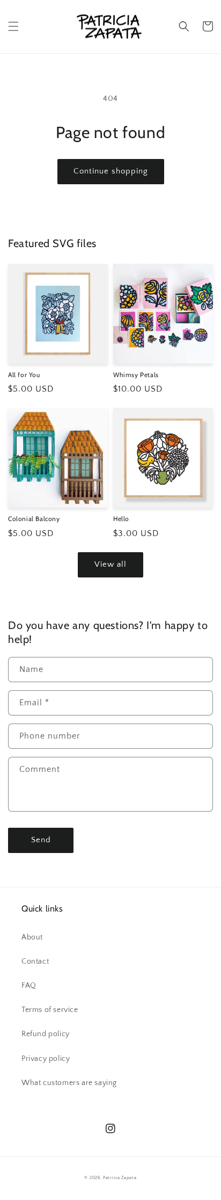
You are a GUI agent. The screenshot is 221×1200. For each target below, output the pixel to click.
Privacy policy (45, 1058)
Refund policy (45, 1034)
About (32, 937)
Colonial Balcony (34, 519)
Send (41, 839)
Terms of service (49, 1010)
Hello (121, 519)
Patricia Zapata (120, 1177)
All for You (24, 375)
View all (110, 564)
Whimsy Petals (136, 375)
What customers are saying (69, 1083)
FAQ (28, 985)
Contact (35, 961)
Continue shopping (110, 171)
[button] (13, 26)
